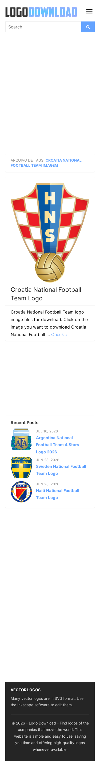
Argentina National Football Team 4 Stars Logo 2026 (57, 444)
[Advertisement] (50, 95)
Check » (59, 334)
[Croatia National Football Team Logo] (50, 233)
